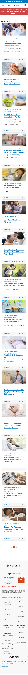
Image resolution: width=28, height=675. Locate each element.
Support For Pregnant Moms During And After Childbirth (13, 529)
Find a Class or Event (7, 617)
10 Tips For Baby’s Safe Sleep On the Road (13, 186)
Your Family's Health (8, 491)
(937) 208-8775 (7, 583)
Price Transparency (7, 646)
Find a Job (7, 619)
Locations (21, 604)
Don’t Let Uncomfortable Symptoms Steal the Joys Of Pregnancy (14, 392)
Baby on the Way (8, 38)
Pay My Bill (7, 614)
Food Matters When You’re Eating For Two (12, 116)
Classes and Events (7, 630)
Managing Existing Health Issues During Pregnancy (12, 459)
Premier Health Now (8, 635)
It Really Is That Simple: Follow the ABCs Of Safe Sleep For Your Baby (14, 153)
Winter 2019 (14, 261)
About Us (21, 614)
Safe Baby (19, 148)
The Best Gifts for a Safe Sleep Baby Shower (14, 320)
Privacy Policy (21, 635)
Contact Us (7, 612)
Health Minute (7, 91)
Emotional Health (19, 279)
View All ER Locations (9, 586)
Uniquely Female (8, 218)
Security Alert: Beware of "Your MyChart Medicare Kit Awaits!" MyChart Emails (13, 11)
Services (21, 606)
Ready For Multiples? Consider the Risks (12, 45)
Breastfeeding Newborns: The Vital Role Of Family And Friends (14, 252)
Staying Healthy (20, 113)
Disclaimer (21, 637)
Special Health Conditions (10, 113)
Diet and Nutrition (17, 109)
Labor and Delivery (13, 41)
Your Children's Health (9, 489)
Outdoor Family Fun (15, 487)
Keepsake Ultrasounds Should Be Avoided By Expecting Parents (13, 426)
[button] (3, 5)
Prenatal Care (14, 111)
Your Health (6, 15)
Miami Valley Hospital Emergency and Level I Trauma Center (9, 578)
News (7, 627)
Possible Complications (9, 388)
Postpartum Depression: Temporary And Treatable (14, 284)
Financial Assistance (7, 648)
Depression (11, 279)
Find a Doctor (7, 609)
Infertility (6, 41)
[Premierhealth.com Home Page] (2, 15)
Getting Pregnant (8, 40)
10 (14, 547)
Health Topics (16, 40)
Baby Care (6, 77)
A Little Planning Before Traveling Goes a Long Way (13, 495)
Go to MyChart (7, 607)
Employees (21, 627)
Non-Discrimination (21, 640)
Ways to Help (21, 621)
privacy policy (5, 666)
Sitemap (21, 645)
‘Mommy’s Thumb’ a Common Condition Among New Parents (12, 82)
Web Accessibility (21, 642)
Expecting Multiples (17, 38)
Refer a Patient (7, 622)
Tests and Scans (7, 421)
